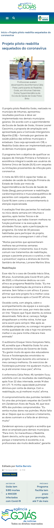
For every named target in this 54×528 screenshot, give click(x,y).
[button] (7, 18)
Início (4, 32)
